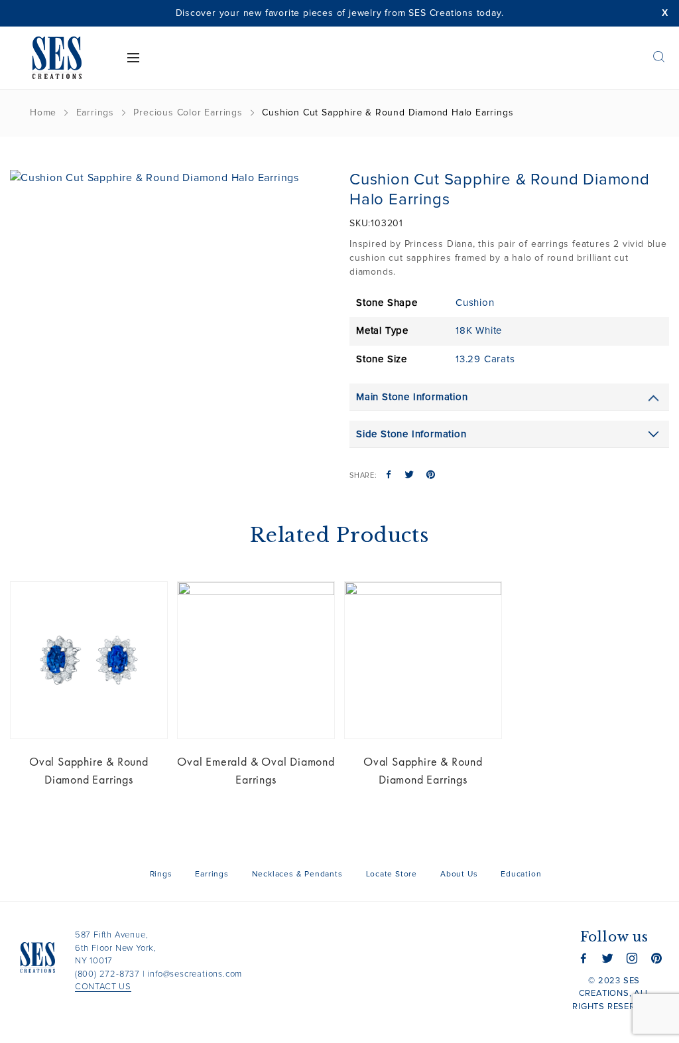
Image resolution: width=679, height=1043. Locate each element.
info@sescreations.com (194, 974)
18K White (479, 331)
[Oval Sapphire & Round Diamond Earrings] (89, 660)
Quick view (147, 602)
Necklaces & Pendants (297, 874)
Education (521, 874)
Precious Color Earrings (187, 112)
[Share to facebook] (389, 475)
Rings (161, 874)
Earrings (95, 112)
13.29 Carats (485, 359)
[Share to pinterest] (430, 475)
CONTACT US (103, 987)
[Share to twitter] (409, 475)
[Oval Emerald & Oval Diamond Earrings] (256, 660)
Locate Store (392, 874)
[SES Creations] (56, 57)
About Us (458, 874)
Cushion (475, 303)
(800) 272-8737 (107, 974)
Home (43, 112)
